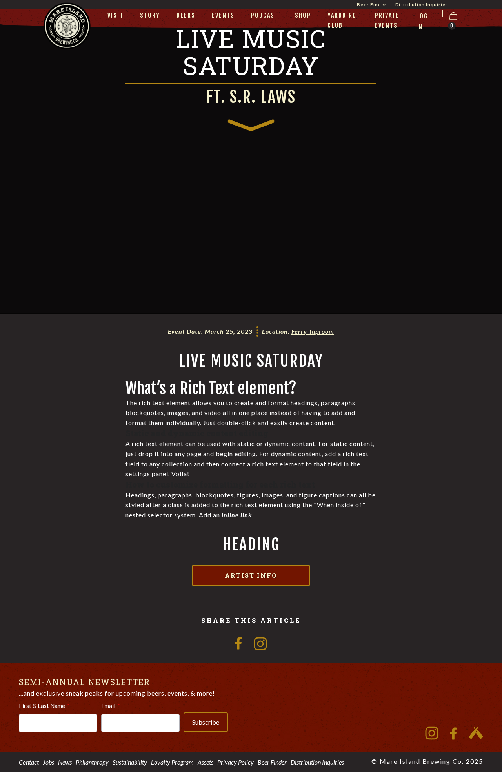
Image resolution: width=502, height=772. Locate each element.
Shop (303, 15)
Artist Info (251, 575)
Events (223, 15)
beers (185, 15)
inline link (237, 515)
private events (387, 20)
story (150, 15)
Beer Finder (272, 762)
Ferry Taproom (312, 331)
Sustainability (130, 762)
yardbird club (341, 20)
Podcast (264, 15)
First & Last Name (42, 705)
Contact (29, 762)
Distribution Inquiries (421, 4)
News (65, 762)
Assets (205, 762)
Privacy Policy (235, 762)
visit (115, 15)
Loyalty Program (172, 762)
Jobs (48, 762)
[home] (67, 36)
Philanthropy (92, 762)
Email (108, 705)
